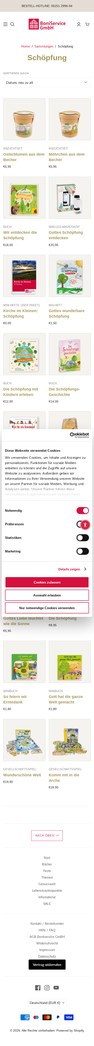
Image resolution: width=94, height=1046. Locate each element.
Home (25, 46)
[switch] (83, 537)
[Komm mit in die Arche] (70, 740)
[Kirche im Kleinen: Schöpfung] (24, 276)
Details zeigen (69, 569)
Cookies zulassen (47, 582)
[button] (47, 835)
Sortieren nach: (16, 73)
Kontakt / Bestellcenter (47, 923)
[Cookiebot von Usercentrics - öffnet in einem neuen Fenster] (70, 435)
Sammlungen (43, 46)
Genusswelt (47, 884)
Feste (47, 871)
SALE (47, 903)
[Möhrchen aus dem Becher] (70, 119)
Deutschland (45, 1003)
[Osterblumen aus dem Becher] (24, 119)
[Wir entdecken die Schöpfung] (24, 198)
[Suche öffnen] (12, 24)
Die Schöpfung (63, 618)
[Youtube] (56, 987)
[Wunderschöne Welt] (24, 740)
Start (47, 858)
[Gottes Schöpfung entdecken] (70, 198)
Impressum (47, 950)
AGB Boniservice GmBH (47, 937)
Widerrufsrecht (47, 943)
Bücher (47, 864)
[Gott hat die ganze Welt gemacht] (70, 662)
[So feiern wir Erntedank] (24, 662)
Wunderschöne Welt (22, 775)
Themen (47, 877)
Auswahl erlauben (47, 595)
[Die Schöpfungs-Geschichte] (70, 354)
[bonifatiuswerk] (47, 23)
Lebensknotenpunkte (47, 890)
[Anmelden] (79, 24)
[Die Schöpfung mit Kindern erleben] (24, 354)
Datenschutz (47, 956)
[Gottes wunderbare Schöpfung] (70, 276)
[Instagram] (47, 987)
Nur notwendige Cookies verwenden (47, 608)
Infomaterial (47, 897)
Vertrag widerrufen (47, 965)
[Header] (5, 24)
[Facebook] (37, 987)
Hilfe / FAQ (47, 930)
